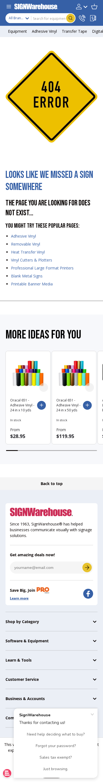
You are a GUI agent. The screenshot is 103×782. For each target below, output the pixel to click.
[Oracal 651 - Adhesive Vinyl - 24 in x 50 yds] (74, 373)
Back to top (52, 483)
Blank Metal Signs (27, 276)
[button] (94, 6)
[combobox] (40, 18)
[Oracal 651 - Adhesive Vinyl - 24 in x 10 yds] (28, 373)
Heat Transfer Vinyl (28, 252)
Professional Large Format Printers (42, 268)
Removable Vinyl (25, 244)
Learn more (19, 598)
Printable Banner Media (32, 284)
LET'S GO (87, 567)
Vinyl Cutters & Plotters (31, 260)
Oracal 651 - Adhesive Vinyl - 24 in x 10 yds (22, 405)
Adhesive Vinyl (23, 236)
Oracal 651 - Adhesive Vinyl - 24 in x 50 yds (68, 405)
